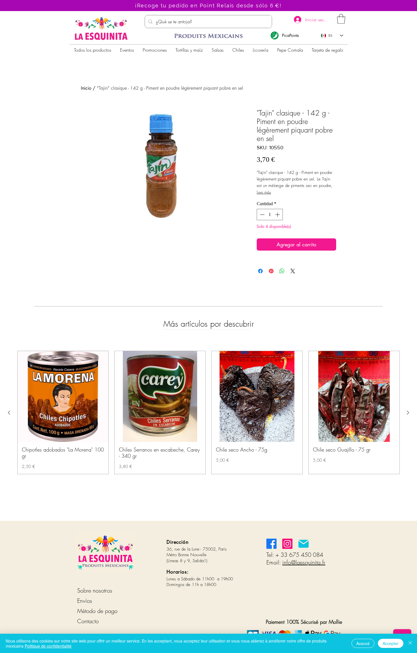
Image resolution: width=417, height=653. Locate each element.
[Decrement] (262, 214)
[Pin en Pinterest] (271, 271)
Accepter (391, 643)
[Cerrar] (410, 643)
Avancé (363, 643)
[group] (208, 412)
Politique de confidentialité (48, 646)
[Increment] (278, 214)
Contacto (88, 621)
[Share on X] (292, 271)
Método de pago (97, 611)
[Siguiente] (408, 412)
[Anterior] (9, 412)
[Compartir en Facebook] (260, 271)
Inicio (86, 88)
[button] (341, 19)
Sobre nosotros (94, 590)
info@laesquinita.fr (303, 562)
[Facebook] (271, 544)
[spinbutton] (270, 214)
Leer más (264, 192)
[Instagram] (287, 544)
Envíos (84, 600)
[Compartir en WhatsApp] (282, 271)
